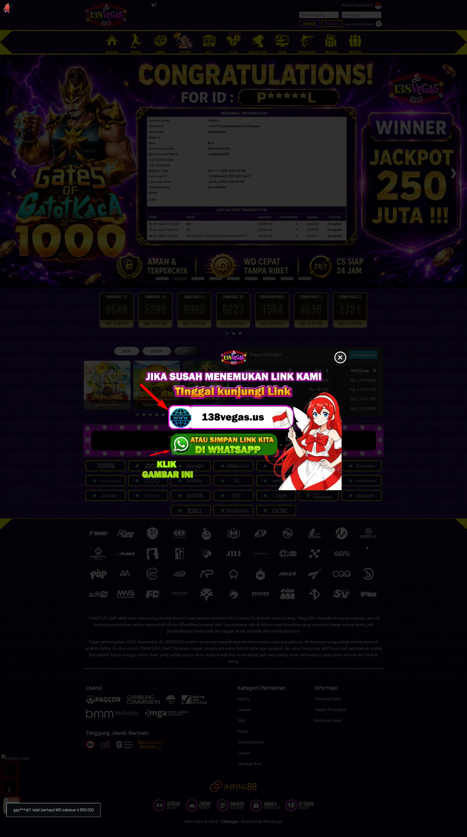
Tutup (340, 358)
